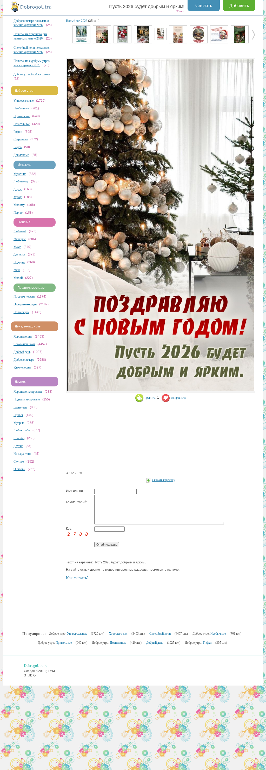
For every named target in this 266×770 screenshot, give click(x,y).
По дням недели (24, 296)
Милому (19, 205)
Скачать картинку (163, 480)
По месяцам (21, 312)
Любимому (21, 181)
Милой (18, 278)
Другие (18, 446)
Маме (17, 247)
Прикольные (22, 116)
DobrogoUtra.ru (36, 666)
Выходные (20, 407)
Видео (18, 147)
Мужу (18, 197)
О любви (19, 469)
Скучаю (19, 461)
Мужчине (20, 174)
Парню (18, 212)
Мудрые (19, 423)
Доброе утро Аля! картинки (32, 74)
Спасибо (19, 438)
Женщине (20, 239)
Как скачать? (77, 578)
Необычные (21, 108)
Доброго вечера (24, 359)
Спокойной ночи (24, 344)
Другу (18, 189)
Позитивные (22, 124)
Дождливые (21, 155)
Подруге (19, 262)
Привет (18, 415)
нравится (150, 397)
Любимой (20, 231)
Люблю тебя (22, 430)
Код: (69, 528)
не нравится (178, 397)
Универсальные (24, 100)
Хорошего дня (23, 336)
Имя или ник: (75, 491)
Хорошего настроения (28, 391)
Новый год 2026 (76, 21)
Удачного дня (22, 367)
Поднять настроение (27, 399)
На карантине (22, 454)
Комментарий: (76, 502)
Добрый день (22, 352)
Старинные (21, 139)
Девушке (19, 254)
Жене (17, 270)
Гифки (18, 132)
